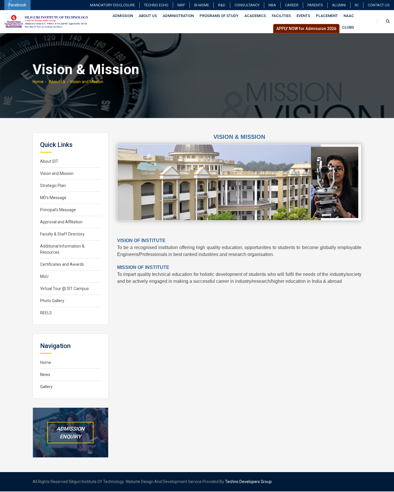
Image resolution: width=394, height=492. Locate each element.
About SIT (49, 161)
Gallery (46, 386)
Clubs (348, 27)
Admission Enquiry (71, 432)
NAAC (349, 16)
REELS (46, 312)
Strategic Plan (53, 185)
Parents (315, 5)
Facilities (281, 16)
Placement (327, 16)
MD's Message (53, 197)
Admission (122, 16)
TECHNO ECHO (156, 5)
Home (38, 81)
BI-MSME (201, 5)
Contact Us (379, 5)
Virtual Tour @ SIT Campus (64, 288)
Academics (255, 16)
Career (292, 5)
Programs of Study (219, 16)
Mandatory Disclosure (112, 5)
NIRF (181, 5)
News (45, 374)
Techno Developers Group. (249, 481)
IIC (357, 5)
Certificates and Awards (62, 264)
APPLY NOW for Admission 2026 (306, 28)
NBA (272, 5)
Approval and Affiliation (61, 222)
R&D (222, 5)
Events (303, 16)
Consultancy (247, 5)
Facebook (17, 5)
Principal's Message (58, 209)
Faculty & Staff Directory (62, 234)
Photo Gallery (52, 300)
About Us (148, 16)
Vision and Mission (86, 81)
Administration (178, 16)
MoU (44, 276)
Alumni (339, 5)
